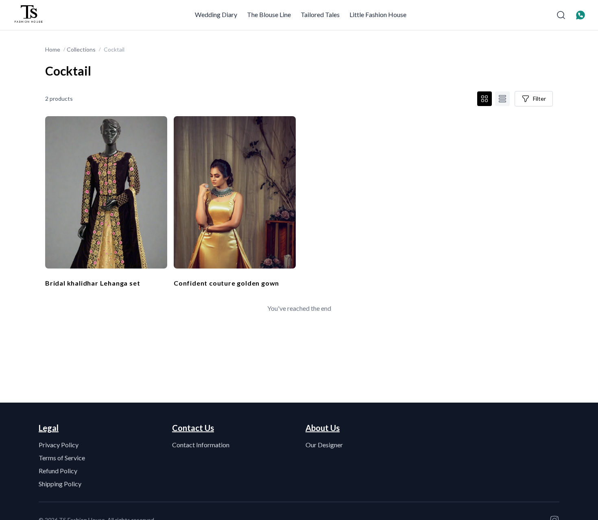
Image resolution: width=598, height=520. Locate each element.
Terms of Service (62, 458)
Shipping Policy (60, 484)
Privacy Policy (59, 444)
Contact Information (200, 444)
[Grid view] (484, 98)
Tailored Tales (320, 14)
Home (52, 49)
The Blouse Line (269, 14)
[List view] (502, 98)
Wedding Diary (216, 14)
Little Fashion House (377, 14)
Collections (81, 49)
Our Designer (324, 444)
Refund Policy (58, 470)
